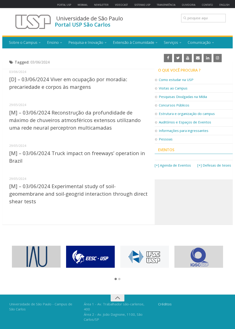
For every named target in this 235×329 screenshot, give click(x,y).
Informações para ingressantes (183, 130)
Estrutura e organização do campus (187, 113)
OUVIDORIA (188, 4)
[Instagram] (217, 58)
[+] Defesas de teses (214, 165)
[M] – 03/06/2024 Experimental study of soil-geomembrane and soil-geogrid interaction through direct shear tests (78, 194)
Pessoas (166, 139)
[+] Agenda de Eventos (173, 165)
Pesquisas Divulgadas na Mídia (183, 96)
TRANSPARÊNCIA (166, 4)
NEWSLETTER (101, 4)
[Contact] (198, 58)
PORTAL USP (64, 4)
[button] (116, 279)
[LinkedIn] (208, 58)
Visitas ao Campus (173, 88)
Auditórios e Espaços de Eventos (185, 122)
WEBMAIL (83, 4)
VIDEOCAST (121, 4)
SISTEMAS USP (142, 4)
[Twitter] (178, 58)
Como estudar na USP (176, 79)
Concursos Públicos (174, 105)
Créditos (165, 304)
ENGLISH (224, 4)
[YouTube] (188, 58)
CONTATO (207, 4)
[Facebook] (168, 58)
